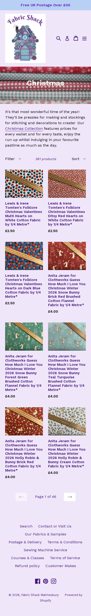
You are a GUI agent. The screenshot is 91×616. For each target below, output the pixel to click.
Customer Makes (61, 566)
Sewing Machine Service (45, 550)
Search (26, 526)
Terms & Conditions (64, 542)
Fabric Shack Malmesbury (40, 595)
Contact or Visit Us (54, 526)
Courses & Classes (27, 558)
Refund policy (27, 566)
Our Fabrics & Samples (45, 534)
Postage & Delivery (25, 542)
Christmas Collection (24, 128)
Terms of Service (65, 558)
